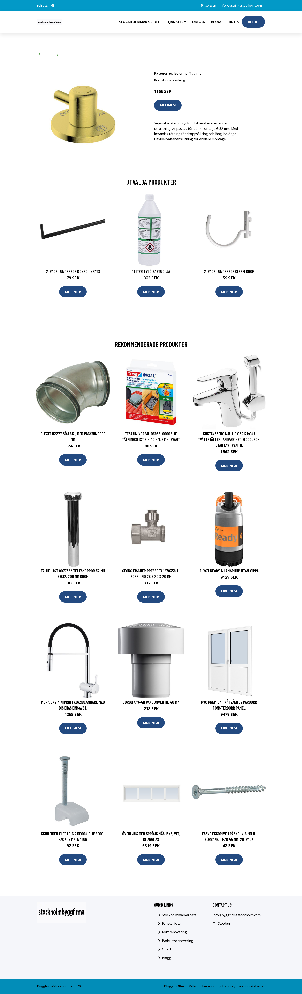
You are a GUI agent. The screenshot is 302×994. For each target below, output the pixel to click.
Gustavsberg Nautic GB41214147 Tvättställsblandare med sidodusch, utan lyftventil (229, 439)
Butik (234, 22)
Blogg (217, 22)
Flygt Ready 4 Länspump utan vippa (229, 570)
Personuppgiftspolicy (218, 986)
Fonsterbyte (171, 923)
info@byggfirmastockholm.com (241, 5)
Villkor (194, 986)
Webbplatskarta (251, 986)
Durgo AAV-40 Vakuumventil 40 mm (151, 702)
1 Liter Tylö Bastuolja (151, 271)
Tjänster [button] (175, 22)
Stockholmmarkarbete (140, 22)
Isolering (48, 54)
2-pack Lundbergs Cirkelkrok (229, 271)
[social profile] (53, 5)
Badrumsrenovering (177, 940)
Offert (253, 22)
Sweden (210, 5)
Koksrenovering (174, 932)
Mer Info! (168, 105)
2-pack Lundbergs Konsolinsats (73, 271)
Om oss (198, 22)
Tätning (66, 54)
